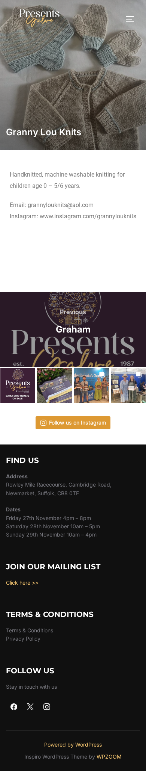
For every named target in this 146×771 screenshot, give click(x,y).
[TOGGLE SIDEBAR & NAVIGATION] (132, 19)
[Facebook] (14, 707)
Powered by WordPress (73, 744)
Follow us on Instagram (77, 422)
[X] (30, 707)
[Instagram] (47, 707)
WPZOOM (109, 756)
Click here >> (22, 582)
